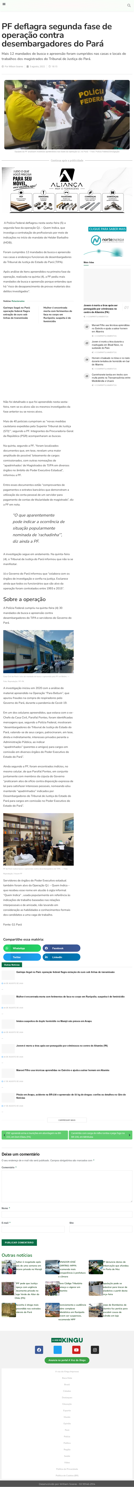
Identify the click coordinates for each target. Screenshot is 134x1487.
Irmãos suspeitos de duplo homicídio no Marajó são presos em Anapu (54, 1021)
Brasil (67, 1384)
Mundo (67, 1417)
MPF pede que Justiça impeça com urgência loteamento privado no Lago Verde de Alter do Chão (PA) (27, 1291)
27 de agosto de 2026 (13, 1081)
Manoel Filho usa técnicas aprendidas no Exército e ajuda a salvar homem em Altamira (110, 328)
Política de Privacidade (67, 1469)
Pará (67, 1430)
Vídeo (67, 1462)
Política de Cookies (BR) (67, 1475)
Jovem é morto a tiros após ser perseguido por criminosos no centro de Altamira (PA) (100, 308)
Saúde (67, 1456)
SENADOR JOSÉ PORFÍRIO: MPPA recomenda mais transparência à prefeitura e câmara (72, 1269)
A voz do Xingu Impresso (67, 1371)
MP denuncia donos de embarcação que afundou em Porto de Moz (115, 1265)
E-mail (6, 1222)
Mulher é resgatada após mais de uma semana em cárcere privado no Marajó (28, 1265)
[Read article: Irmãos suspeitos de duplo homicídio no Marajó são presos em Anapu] (8, 1024)
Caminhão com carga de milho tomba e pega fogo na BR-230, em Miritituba (98, 1135)
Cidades (67, 1391)
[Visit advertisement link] (38, 362)
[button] (4, 4)
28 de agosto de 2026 (13, 983)
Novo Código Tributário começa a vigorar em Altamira (70, 1287)
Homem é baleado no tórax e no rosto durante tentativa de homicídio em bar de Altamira (111, 361)
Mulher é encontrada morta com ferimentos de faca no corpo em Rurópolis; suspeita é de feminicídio (57, 314)
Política (67, 1443)
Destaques (67, 1397)
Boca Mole (67, 1378)
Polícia (67, 1436)
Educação (67, 1404)
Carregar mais (67, 1120)
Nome (6, 1208)
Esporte (67, 1410)
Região (67, 1449)
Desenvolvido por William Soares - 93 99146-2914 (67, 1484)
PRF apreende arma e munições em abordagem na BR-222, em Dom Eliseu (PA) (33, 1135)
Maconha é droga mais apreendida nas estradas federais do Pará (28, 1308)
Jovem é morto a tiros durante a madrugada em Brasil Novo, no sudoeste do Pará (108, 344)
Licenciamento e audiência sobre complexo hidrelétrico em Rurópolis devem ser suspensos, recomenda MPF (72, 1312)
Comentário (9, 1167)
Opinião (67, 1423)
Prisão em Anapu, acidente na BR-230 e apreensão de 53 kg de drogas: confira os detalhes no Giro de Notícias (71, 1096)
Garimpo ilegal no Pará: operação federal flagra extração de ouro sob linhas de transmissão (16, 313)
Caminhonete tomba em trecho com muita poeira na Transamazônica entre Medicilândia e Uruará (111, 377)
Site (71, 1222)
